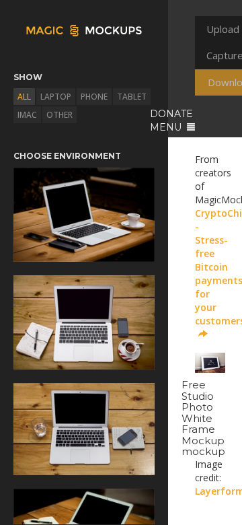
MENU (167, 127)
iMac (27, 114)
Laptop (55, 96)
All (24, 96)
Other (59, 114)
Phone (94, 96)
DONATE (171, 114)
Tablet (132, 96)
